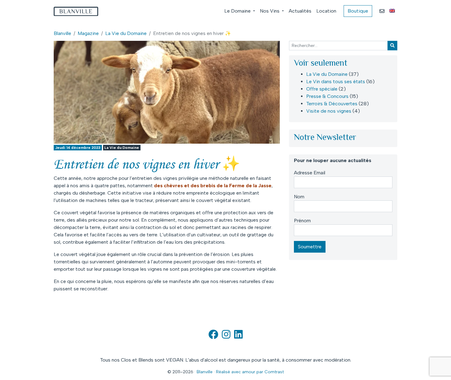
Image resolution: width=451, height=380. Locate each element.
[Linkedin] (238, 336)
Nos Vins (270, 11)
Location (326, 11)
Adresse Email (309, 173)
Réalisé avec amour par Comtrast (250, 371)
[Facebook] (213, 336)
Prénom (302, 220)
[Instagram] (226, 336)
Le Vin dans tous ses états (335, 81)
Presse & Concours (327, 96)
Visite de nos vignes (328, 111)
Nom (299, 197)
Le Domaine (238, 11)
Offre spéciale (321, 89)
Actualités (300, 11)
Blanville (62, 33)
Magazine (88, 33)
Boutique (358, 11)
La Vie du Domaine (126, 33)
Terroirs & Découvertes (331, 104)
